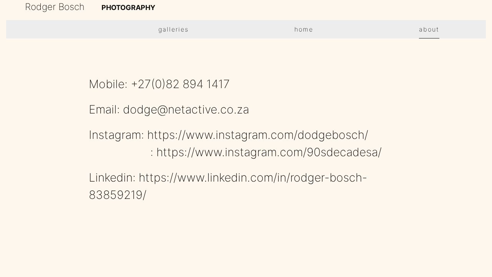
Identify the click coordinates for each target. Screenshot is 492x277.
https (161, 135)
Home (303, 29)
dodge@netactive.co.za (186, 109)
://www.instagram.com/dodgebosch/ (271, 135)
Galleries (173, 29)
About (429, 29)
